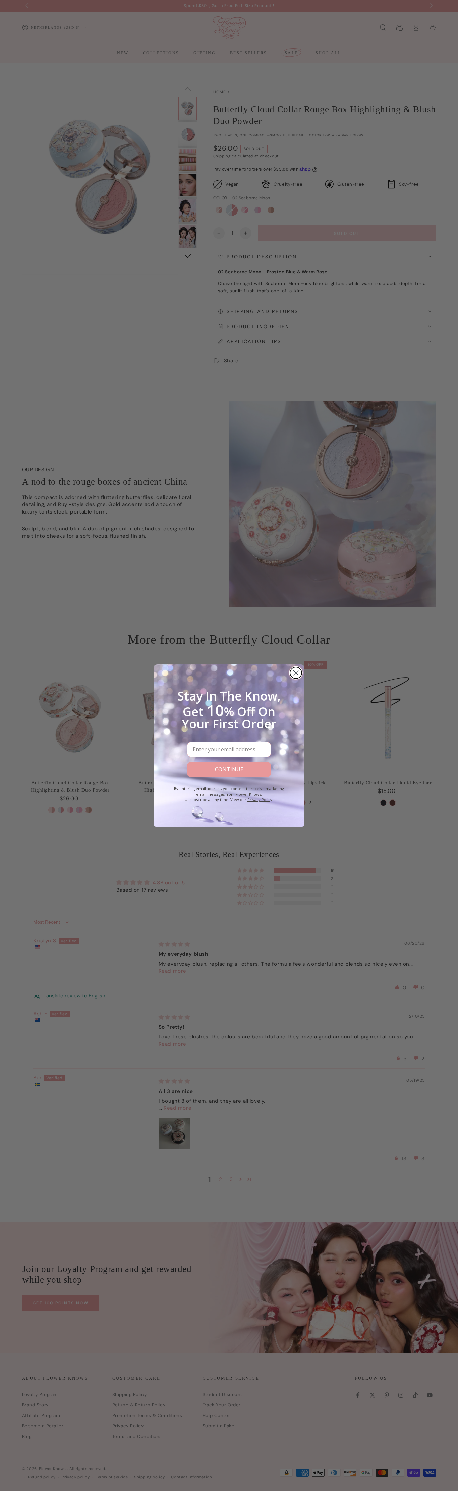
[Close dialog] (296, 673)
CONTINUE (229, 769)
